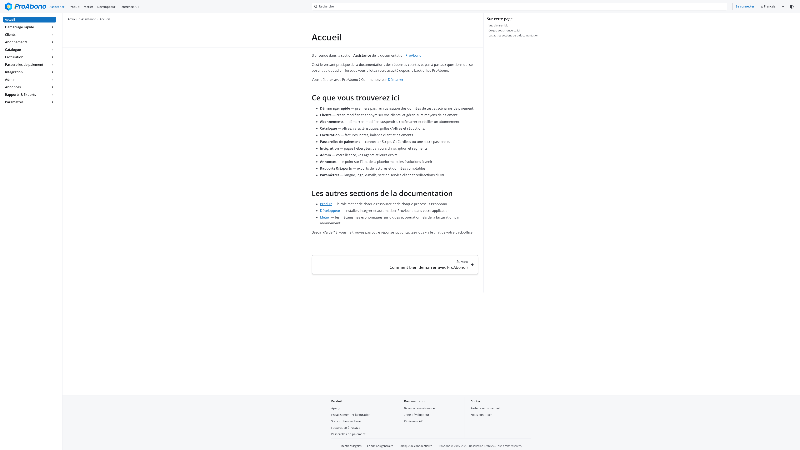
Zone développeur (416, 415)
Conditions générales (380, 446)
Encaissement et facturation (350, 415)
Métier (88, 7)
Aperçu (336, 408)
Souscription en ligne (346, 421)
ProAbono (413, 55)
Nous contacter (481, 415)
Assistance (57, 7)
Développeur (106, 7)
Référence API (129, 7)
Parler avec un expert (485, 408)
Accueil (73, 19)
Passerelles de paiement (348, 434)
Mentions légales (351, 446)
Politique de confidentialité (415, 446)
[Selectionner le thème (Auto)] (791, 6)
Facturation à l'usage (345, 428)
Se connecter (745, 6)
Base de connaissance (419, 408)
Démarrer (396, 79)
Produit (74, 7)
